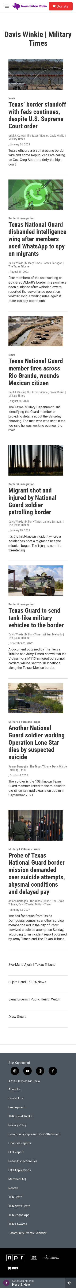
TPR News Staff (19, 1206)
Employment (17, 1107)
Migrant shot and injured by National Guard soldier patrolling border (32, 501)
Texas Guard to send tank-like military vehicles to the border (36, 618)
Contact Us (15, 1098)
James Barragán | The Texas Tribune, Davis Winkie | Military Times (37, 768)
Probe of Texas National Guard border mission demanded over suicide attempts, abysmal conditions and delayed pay (36, 873)
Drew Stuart (17, 1017)
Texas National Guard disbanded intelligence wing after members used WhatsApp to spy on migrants (37, 239)
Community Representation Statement (34, 1134)
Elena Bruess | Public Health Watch (34, 999)
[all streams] (70, 1283)
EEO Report (16, 1152)
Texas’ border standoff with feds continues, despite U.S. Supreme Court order (37, 115)
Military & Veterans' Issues (24, 721)
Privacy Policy (17, 1125)
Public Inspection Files (22, 1161)
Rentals (13, 1188)
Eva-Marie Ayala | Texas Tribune (32, 965)
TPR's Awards (17, 1224)
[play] (6, 1283)
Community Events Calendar (27, 1233)
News (11, 98)
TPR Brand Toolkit (20, 1116)
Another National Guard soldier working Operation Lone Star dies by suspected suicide (36, 742)
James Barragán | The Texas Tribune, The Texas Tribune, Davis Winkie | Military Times (36, 902)
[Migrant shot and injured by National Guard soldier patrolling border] (35, 460)
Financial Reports (19, 1143)
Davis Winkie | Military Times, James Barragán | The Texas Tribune (36, 264)
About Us (14, 1089)
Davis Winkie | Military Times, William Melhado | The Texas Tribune (36, 636)
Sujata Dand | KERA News (27, 982)
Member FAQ (17, 1179)
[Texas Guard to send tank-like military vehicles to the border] (35, 580)
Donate (62, 6)
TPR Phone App (19, 1215)
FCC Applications (19, 1170)
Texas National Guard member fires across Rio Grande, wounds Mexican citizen (35, 371)
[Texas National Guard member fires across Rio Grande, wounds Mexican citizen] (35, 331)
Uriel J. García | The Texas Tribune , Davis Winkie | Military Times (37, 137)
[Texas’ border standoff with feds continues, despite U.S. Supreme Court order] (35, 74)
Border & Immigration (21, 218)
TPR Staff (15, 1197)
